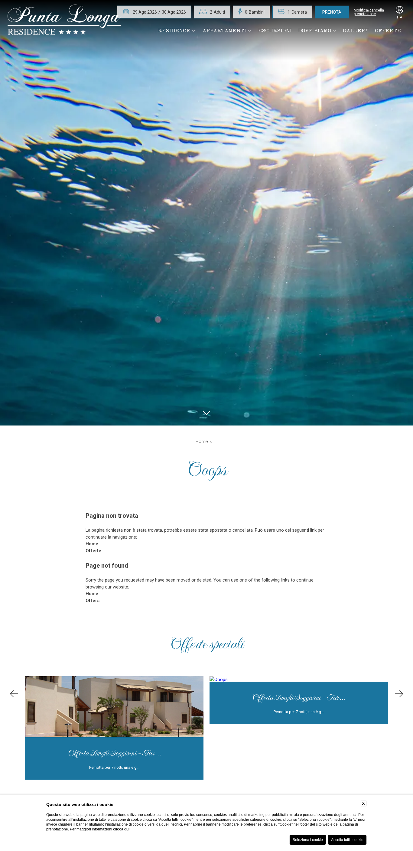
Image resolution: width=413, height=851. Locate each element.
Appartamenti (224, 31)
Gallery (356, 31)
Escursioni (275, 31)
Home (202, 441)
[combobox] (217, 12)
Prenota (331, 12)
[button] (14, 694)
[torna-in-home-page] (64, 20)
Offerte (388, 31)
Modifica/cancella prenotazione (369, 12)
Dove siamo (314, 31)
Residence (174, 31)
